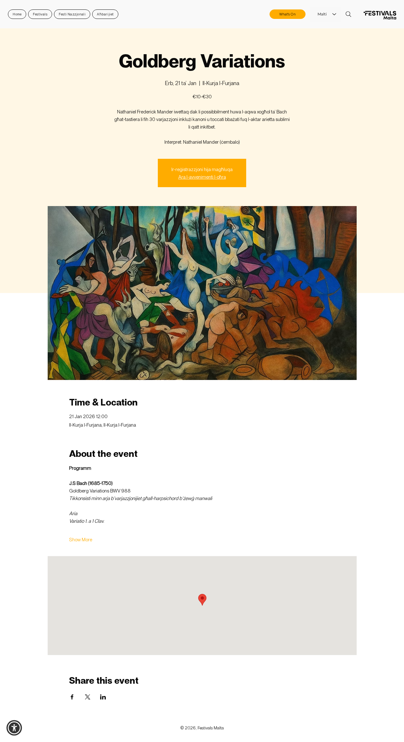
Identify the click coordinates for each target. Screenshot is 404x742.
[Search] (348, 14)
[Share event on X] (88, 696)
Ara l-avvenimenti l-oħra (202, 177)
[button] (14, 728)
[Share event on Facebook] (72, 696)
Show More (80, 539)
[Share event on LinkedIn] (103, 696)
